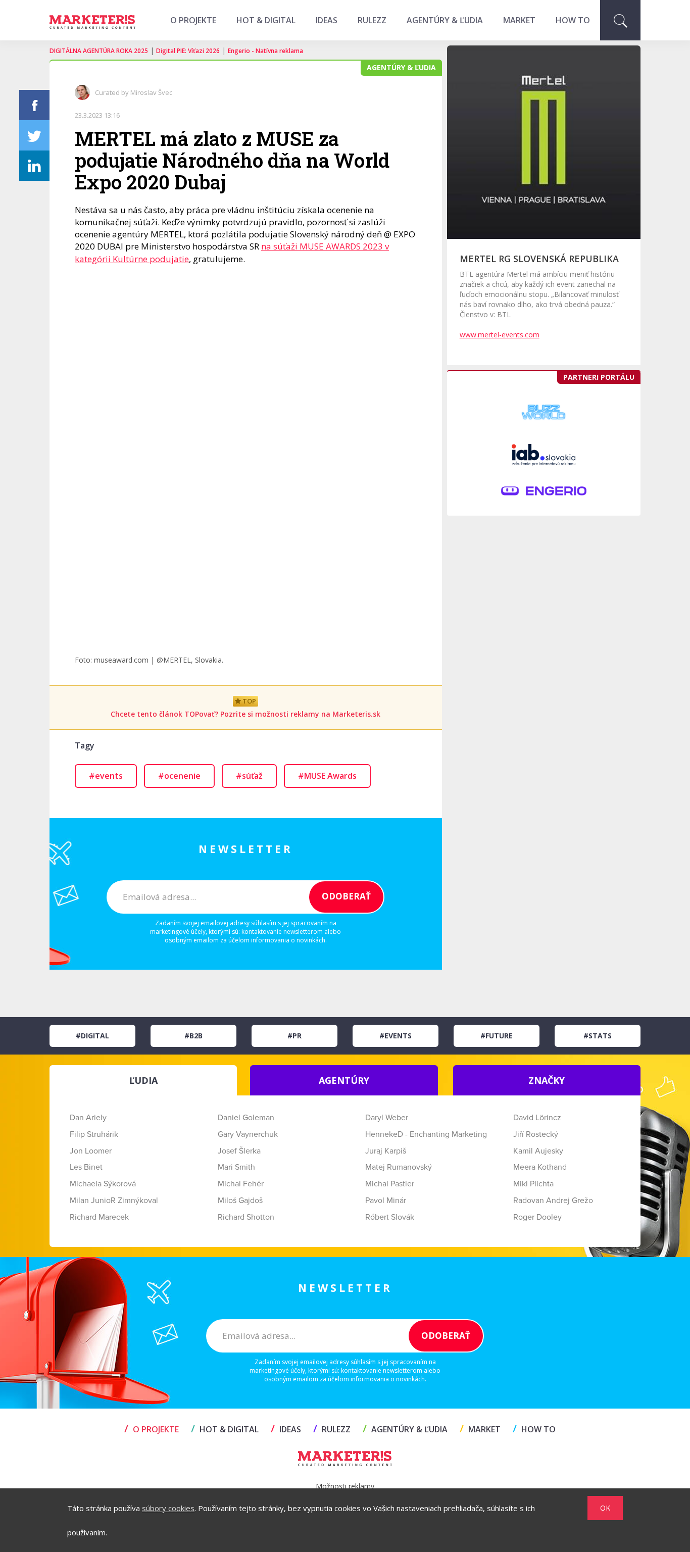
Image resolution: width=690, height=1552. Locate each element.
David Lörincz (537, 1118)
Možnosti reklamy (345, 1486)
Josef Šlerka (239, 1151)
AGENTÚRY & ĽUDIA (445, 20)
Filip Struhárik (94, 1134)
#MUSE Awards (327, 775)
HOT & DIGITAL (265, 20)
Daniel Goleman (246, 1118)
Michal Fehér (241, 1184)
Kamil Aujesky (538, 1151)
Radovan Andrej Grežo (553, 1200)
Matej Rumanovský (398, 1167)
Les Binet (86, 1167)
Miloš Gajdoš (240, 1200)
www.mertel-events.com (499, 334)
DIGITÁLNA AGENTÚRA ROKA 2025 (99, 50)
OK (605, 1508)
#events (106, 775)
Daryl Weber (386, 1118)
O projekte (193, 20)
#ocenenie (179, 775)
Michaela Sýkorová (103, 1184)
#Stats (597, 1035)
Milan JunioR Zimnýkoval (114, 1200)
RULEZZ (372, 20)
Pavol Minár (385, 1200)
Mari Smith (236, 1167)
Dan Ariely (88, 1118)
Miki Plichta (533, 1184)
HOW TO (573, 20)
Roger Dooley (537, 1217)
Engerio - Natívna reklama (265, 50)
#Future (496, 1035)
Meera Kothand (540, 1167)
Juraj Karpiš (385, 1151)
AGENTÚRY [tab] (344, 1080)
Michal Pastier (389, 1184)
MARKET (519, 20)
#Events (395, 1035)
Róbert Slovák (389, 1217)
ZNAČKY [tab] (546, 1080)
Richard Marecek (99, 1217)
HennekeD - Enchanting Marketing (426, 1134)
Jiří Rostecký (535, 1134)
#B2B (193, 1035)
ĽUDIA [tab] (143, 1080)
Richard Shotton (246, 1217)
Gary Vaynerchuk (248, 1134)
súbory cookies (168, 1508)
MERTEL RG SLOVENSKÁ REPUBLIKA (539, 259)
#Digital (92, 1035)
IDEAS (326, 20)
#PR (294, 1035)
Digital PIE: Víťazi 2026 (188, 50)
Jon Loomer (91, 1151)
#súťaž (249, 775)
